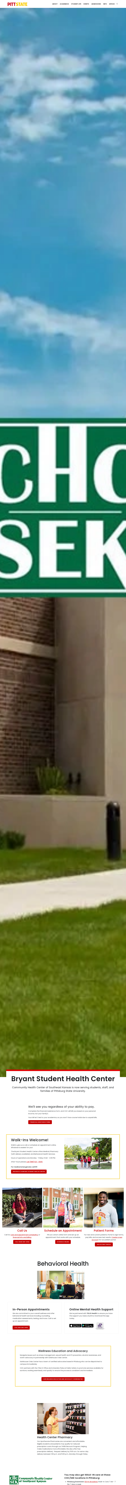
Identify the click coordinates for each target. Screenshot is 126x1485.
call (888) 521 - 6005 (34, 1162)
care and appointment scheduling (24, 1235)
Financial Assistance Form (40, 1122)
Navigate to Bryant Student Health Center (29, 1171)
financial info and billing (22, 1237)
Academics (64, 4)
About (54, 4)
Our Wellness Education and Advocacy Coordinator (63, 1379)
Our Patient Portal (104, 1244)
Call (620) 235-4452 (22, 1242)
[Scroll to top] (121, 1481)
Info (105, 4)
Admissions (96, 4)
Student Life (76, 4)
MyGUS (112, 4)
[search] (117, 4)
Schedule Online (63, 1242)
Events (86, 4)
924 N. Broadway (91, 1482)
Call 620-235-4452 (21, 1327)
